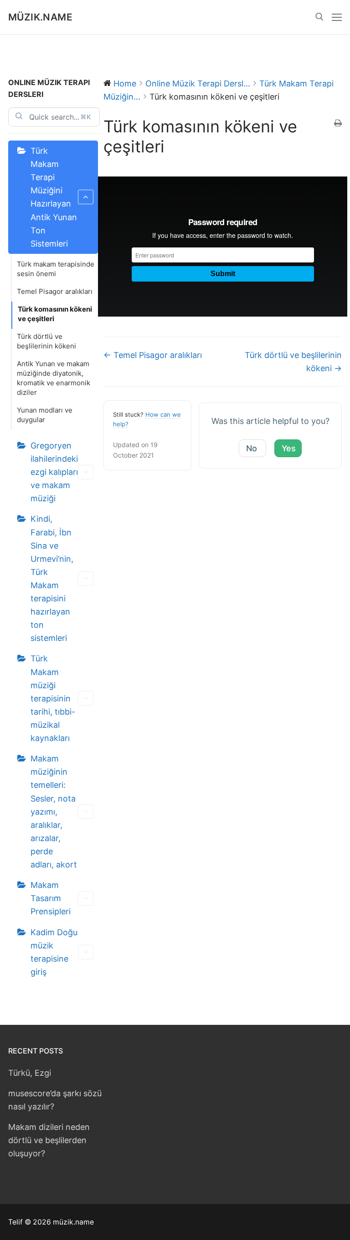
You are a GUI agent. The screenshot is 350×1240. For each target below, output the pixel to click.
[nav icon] (337, 17)
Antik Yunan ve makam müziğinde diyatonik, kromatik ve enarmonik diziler (53, 378)
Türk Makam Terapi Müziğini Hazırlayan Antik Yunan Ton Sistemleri (54, 197)
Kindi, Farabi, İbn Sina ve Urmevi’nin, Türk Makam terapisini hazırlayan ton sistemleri (52, 578)
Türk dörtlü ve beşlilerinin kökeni (46, 341)
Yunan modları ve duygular (44, 415)
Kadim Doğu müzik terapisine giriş (54, 952)
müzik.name (40, 17)
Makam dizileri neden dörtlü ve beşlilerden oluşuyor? (49, 1140)
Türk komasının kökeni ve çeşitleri (55, 314)
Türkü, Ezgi (29, 1073)
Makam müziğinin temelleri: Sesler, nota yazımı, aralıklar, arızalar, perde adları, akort (54, 811)
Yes (289, 448)
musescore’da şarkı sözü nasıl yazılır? (55, 1100)
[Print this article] (338, 123)
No (251, 448)
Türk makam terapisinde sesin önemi (55, 269)
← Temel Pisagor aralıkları (152, 355)
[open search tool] (319, 17)
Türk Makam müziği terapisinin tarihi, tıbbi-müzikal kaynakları (53, 698)
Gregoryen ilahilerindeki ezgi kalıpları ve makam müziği (54, 472)
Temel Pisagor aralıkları (55, 291)
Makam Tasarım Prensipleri (51, 898)
